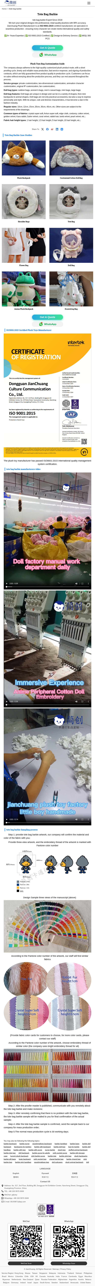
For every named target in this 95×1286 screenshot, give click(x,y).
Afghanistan (62, 1279)
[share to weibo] (52, 129)
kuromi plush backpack (19, 1156)
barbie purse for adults (41, 1153)
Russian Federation (49, 1279)
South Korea (45, 1283)
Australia (50, 1276)
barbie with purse (35, 1150)
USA (32, 1276)
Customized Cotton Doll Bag (71, 178)
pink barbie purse (38, 1156)
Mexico (11, 1276)
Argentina (73, 1279)
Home (4, 9)
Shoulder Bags (24, 221)
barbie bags (74, 1144)
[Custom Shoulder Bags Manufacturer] (24, 201)
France (64, 1276)
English (16, 1173)
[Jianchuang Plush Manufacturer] (11, 6)
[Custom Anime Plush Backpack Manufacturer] (24, 288)
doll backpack (24, 1153)
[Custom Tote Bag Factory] (71, 201)
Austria (81, 1279)
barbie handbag (61, 1144)
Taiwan (34, 1273)
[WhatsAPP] (47, 55)
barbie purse (24, 1144)
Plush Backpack (23, 178)
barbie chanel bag (73, 1159)
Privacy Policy (65, 1269)
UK (36, 1276)
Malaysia (52, 1273)
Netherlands (16, 1279)
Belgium (6, 1283)
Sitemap (55, 1269)
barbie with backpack (42, 1147)
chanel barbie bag (56, 1159)
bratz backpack (25, 1159)
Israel (29, 1283)
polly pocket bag (40, 1159)
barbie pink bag (65, 1156)
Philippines (88, 1273)
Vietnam (79, 1273)
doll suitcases (57, 1162)
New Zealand (28, 1279)
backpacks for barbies (22, 1147)
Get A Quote (47, 47)
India (58, 1276)
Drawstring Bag (71, 309)
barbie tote (52, 1156)
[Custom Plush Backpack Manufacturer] (24, 157)
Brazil (4, 1276)
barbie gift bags (10, 1159)
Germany (14, 1283)
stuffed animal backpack (78, 1150)
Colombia (19, 1276)
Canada (42, 1276)
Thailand (70, 1273)
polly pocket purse (60, 1153)
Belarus (88, 1279)
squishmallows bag (41, 1162)
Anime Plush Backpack (23, 309)
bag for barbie (73, 1147)
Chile (26, 1276)
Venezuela (74, 1283)
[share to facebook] (47, 129)
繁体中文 (74, 1177)
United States (85, 1283)
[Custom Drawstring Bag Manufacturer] (71, 288)
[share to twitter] (42, 129)
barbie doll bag (59, 1147)
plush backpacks (80, 1156)
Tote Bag (71, 221)
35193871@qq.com (18, 1202)
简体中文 (45, 1177)
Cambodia (73, 1276)
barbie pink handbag (23, 1162)
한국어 (16, 1177)
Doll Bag (71, 265)
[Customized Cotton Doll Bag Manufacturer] (71, 157)
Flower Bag (23, 265)
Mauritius (88, 1276)
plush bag (62, 1150)
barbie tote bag (10, 1153)
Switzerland (64, 1283)
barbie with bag (20, 1150)
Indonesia (61, 1273)
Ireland (23, 1283)
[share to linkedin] (57, 129)
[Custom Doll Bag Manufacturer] (71, 245)
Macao (27, 1273)
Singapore (43, 1273)
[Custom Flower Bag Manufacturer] (24, 245)
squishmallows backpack (42, 1144)
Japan (35, 1283)
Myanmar (6, 1279)
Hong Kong (18, 1273)
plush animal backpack (74, 1162)
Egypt (80, 1276)
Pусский (45, 1173)
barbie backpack (10, 1144)
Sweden (54, 1283)
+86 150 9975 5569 (16, 1191)
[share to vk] (62, 129)
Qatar (37, 1279)
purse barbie (50, 1150)
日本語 (74, 1173)
